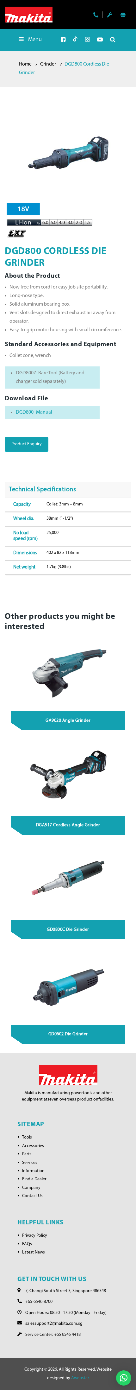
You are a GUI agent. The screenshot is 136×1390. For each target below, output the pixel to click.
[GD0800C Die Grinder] (68, 880)
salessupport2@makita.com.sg (54, 1323)
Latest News (33, 1252)
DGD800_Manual (34, 412)
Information (33, 1171)
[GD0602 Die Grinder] (68, 984)
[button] (123, 1378)
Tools (27, 1137)
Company (31, 1187)
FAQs (27, 1244)
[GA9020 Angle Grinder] (68, 671)
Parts (27, 1154)
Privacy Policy (34, 1235)
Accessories (33, 1146)
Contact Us (32, 1196)
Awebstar (80, 1378)
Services (29, 1162)
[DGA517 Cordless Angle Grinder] (68, 775)
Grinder (48, 64)
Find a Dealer (34, 1179)
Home (25, 64)
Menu (35, 40)
